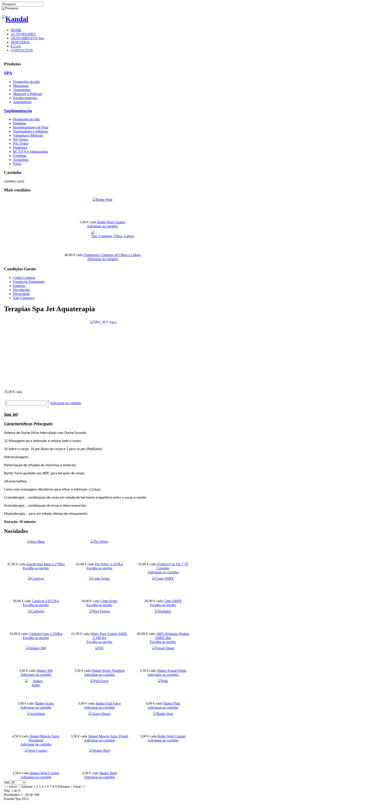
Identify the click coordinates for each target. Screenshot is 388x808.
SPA (8, 73)
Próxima (64, 786)
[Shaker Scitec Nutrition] (99, 648)
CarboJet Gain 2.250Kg (45, 634)
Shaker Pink (171, 703)
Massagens (21, 86)
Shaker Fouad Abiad (171, 671)
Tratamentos (21, 90)
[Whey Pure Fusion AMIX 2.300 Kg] (99, 611)
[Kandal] (15, 19)
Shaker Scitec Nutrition (108, 671)
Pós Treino (20, 143)
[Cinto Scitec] (99, 578)
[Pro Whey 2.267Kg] (99, 542)
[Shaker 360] (36, 648)
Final (77, 786)
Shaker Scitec (44, 703)
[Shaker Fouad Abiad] (163, 648)
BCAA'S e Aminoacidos (30, 151)
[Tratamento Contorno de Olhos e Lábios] (112, 236)
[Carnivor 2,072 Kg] (36, 578)
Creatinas (19, 156)
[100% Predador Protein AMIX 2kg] (163, 611)
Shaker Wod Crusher (44, 773)
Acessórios (21, 160)
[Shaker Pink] (163, 681)
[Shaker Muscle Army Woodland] (36, 714)
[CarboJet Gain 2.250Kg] (36, 611)
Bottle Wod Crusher (111, 222)
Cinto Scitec (109, 601)
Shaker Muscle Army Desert (108, 736)
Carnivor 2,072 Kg (45, 601)
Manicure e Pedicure (27, 94)
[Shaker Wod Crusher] (36, 751)
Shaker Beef (108, 773)
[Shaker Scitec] (36, 685)
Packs (17, 164)
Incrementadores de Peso (30, 127)
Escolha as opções (36, 568)
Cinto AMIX (172, 601)
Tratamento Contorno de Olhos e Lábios (112, 255)
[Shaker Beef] (99, 751)
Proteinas (19, 123)
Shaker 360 (44, 671)
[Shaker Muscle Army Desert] (99, 714)
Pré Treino (20, 139)
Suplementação (18, 110)
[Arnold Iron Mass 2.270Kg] (36, 542)
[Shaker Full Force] (99, 681)
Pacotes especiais (25, 98)
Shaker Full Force (108, 703)
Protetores (20, 147)
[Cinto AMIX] (163, 578)
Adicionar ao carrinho (102, 226)
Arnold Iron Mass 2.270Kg (45, 564)
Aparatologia (22, 102)
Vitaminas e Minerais (28, 135)
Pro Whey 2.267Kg (109, 564)
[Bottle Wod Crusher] (102, 200)
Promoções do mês (26, 82)
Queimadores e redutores (30, 131)
